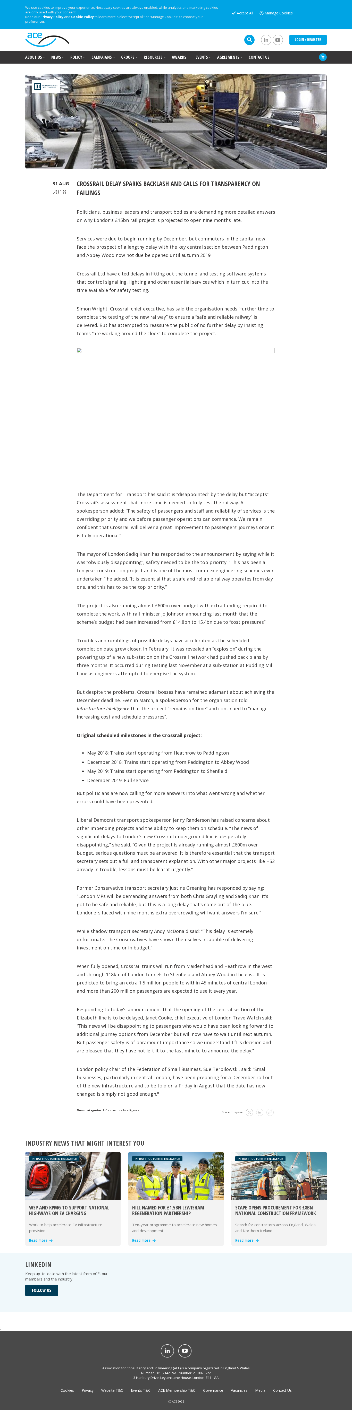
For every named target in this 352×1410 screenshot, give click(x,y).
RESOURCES (153, 57)
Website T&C (112, 1390)
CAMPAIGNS (101, 57)
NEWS (56, 57)
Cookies (67, 1390)
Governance (213, 1390)
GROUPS (128, 57)
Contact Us (282, 1390)
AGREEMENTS (228, 57)
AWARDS (179, 57)
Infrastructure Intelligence (121, 1110)
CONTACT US (259, 57)
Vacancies (239, 1390)
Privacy (88, 1390)
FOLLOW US (41, 1290)
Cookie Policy (82, 16)
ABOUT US (33, 57)
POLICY (76, 57)
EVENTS (202, 57)
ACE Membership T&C (176, 1390)
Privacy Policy (51, 16)
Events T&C (140, 1390)
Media (260, 1390)
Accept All (245, 13)
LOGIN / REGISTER (308, 39)
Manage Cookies (279, 13)
